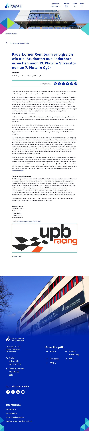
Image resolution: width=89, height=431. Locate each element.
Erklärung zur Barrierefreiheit (19, 421)
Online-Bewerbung (74, 353)
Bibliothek (54, 359)
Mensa (53, 351)
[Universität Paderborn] (15, 338)
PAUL (71, 359)
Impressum (11, 409)
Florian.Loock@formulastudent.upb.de (29, 221)
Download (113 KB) (17, 256)
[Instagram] (8, 392)
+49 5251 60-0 (15, 364)
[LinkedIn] (18, 392)
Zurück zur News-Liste (19, 43)
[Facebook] (13, 392)
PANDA (53, 363)
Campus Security (16, 369)
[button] (56, 5)
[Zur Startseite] (13, 5)
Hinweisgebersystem (15, 417)
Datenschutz (11, 413)
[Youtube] (23, 392)
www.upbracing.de (18, 170)
